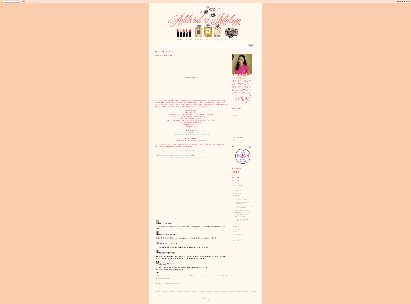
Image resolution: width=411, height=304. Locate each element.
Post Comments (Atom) (168, 278)
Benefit (161, 158)
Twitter (198, 150)
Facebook (179, 150)
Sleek (200, 158)
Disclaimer (229, 39)
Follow (233, 111)
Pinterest (192, 150)
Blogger (209, 299)
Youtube (203, 150)
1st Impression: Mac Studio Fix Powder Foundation (243, 198)
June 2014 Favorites (240, 216)
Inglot (181, 158)
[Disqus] (191, 191)
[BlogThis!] (186, 155)
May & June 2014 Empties (242, 210)
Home (180, 39)
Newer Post (158, 275)
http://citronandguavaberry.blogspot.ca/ (195, 140)
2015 (235, 180)
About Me (188, 39)
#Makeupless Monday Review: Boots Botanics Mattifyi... (244, 206)
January (237, 237)
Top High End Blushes (191, 132)
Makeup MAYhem (201, 39)
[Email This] (184, 155)
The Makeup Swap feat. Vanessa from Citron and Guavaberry (191, 134)
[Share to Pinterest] (192, 155)
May (236, 226)
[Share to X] (188, 155)
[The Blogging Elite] (243, 164)
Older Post (224, 275)
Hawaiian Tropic (175, 158)
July (236, 196)
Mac (188, 158)
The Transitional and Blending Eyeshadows (242, 202)
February (237, 234)
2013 (235, 240)
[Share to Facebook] (190, 155)
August (237, 193)
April (236, 229)
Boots (164, 158)
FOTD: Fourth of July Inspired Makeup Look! (243, 219)
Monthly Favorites (194, 158)
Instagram (185, 150)
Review (213, 120)
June (236, 224)
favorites (169, 158)
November (238, 188)
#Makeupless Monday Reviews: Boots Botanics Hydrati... (243, 213)
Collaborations (216, 39)
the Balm (204, 158)
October (237, 190)
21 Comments (178, 155)
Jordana (185, 158)
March (237, 231)
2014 (235, 183)
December (238, 185)
